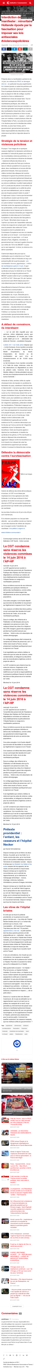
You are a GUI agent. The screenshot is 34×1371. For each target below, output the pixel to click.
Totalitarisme (19, 1034)
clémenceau (17, 1025)
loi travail (5, 1034)
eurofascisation (6, 1028)
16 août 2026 (15, 1300)
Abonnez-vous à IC (19, 1367)
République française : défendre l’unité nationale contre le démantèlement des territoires (15, 1077)
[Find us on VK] (23, 1355)
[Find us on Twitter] (7, 1355)
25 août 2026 (15, 1137)
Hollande (4, 1031)
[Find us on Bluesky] (27, 1355)
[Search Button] (30, 3)
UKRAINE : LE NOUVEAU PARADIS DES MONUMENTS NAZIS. (20, 1133)
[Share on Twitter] (9, 49)
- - (17, 1050)
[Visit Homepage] (17, 3)
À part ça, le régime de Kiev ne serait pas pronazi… (20, 1245)
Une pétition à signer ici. (17, 528)
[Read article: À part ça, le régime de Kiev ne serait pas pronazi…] (5, 1246)
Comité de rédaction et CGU (11, 1362)
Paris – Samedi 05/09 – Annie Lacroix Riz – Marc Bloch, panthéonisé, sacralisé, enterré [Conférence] (20, 1167)
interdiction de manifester (17, 1031)
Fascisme (24, 1028)
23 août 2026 (15, 1185)
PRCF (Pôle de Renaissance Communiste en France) (17, 1364)
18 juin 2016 (4, 45)
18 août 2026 (15, 1275)
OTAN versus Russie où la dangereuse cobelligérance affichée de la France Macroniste (21, 1143)
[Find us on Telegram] (16, 1355)
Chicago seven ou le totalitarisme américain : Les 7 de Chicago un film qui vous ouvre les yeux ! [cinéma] (21, 1270)
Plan (27, 1367)
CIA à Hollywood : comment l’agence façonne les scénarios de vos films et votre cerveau (20, 1236)
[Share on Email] (19, 49)
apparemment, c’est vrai (11, 930)
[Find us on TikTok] (4, 1359)
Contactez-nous (7, 1367)
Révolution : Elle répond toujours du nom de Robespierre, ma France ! (21, 1281)
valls (26, 1034)
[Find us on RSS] (13, 1355)
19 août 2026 (15, 1263)
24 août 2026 (15, 1147)
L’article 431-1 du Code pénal (13, 345)
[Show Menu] (4, 3)
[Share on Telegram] (14, 49)
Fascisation (16, 1028)
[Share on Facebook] (3, 49)
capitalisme (9, 1025)
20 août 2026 (15, 1248)
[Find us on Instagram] (20, 1355)
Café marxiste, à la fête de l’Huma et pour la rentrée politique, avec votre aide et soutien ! (19, 1179)
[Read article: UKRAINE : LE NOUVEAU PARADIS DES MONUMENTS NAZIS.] (5, 1132)
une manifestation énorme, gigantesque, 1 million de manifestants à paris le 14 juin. (16, 263)
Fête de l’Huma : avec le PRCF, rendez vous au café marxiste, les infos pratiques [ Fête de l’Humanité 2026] (20, 1121)
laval (27, 1031)
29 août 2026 (8, 1081)
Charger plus (17, 1306)
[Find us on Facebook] (3, 1355)
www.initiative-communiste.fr (10, 532)
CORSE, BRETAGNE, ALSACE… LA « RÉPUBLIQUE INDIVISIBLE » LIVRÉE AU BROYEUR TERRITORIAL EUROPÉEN (21, 1256)
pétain (11, 1034)
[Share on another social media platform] (30, 49)
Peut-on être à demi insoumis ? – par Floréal (17, 1088)
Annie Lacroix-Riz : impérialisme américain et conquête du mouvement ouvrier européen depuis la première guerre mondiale (21, 1223)
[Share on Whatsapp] (25, 49)
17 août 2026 (15, 1285)
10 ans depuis (15, 1319)
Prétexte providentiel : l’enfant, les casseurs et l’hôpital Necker (17, 837)
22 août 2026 (15, 1230)
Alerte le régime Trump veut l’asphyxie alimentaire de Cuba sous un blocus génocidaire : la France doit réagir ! (20, 1154)
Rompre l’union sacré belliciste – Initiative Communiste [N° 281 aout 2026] (16, 1110)
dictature (25, 1025)
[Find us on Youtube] (10, 1355)
